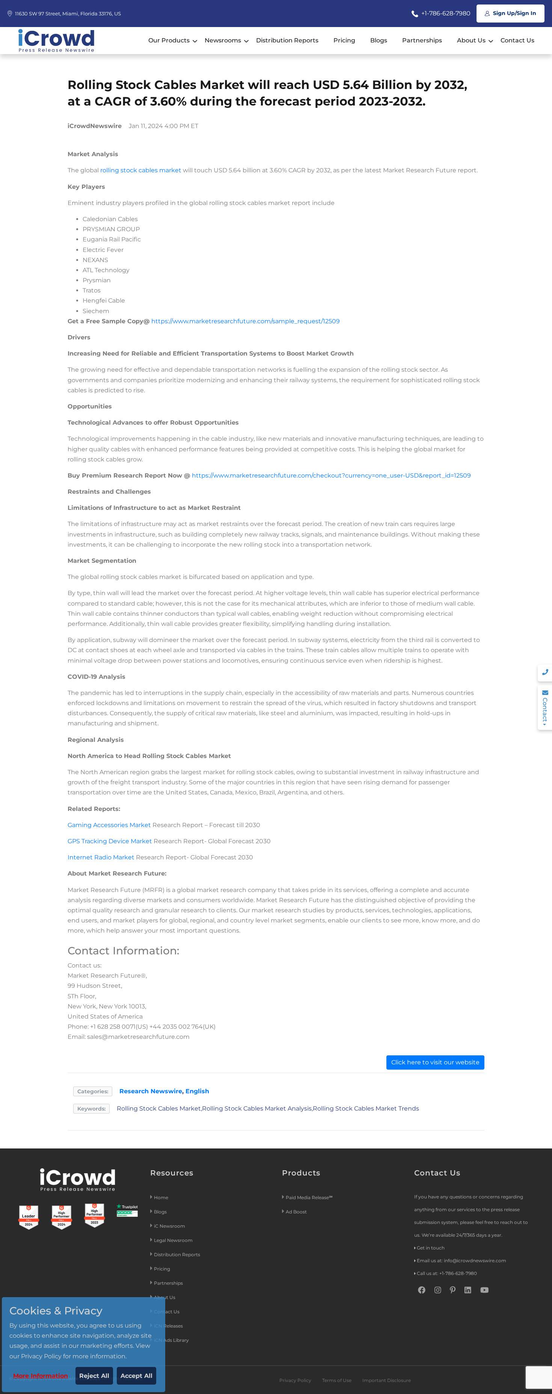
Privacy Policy (295, 1380)
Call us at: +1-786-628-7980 (447, 1273)
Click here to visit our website (435, 1062)
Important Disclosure (386, 1380)
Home (161, 1197)
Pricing (344, 40)
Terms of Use (336, 1380)
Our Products (169, 40)
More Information (40, 1375)
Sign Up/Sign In (514, 13)
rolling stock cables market (140, 170)
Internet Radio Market (101, 857)
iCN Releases (168, 1326)
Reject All (94, 1375)
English (197, 1091)
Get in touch (431, 1248)
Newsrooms (223, 40)
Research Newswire (150, 1091)
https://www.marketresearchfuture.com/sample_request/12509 (245, 321)
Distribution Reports (287, 40)
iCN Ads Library (171, 1340)
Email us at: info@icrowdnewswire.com (461, 1260)
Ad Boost (296, 1212)
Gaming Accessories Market (109, 825)
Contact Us (517, 40)
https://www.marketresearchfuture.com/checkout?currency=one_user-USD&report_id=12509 (331, 475)
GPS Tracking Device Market (110, 841)
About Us (471, 40)
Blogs (378, 40)
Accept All (136, 1375)
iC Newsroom (170, 1226)
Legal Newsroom (174, 1240)
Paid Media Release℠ (309, 1197)
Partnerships (422, 40)
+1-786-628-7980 (445, 13)
